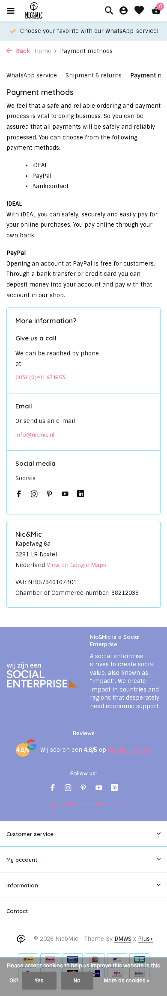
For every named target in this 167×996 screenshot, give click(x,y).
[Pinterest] (49, 494)
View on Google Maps (76, 565)
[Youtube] (65, 494)
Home (42, 51)
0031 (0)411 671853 (40, 377)
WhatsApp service (31, 75)
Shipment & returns (94, 75)
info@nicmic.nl (34, 434)
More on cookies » (126, 980)
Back (22, 51)
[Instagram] (34, 494)
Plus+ (145, 939)
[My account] (123, 11)
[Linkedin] (80, 494)
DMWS (122, 939)
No (77, 980)
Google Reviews (129, 750)
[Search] (108, 10)
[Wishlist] (139, 11)
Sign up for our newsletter (83, 804)
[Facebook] (18, 494)
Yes (39, 980)
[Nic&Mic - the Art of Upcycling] (49, 10)
